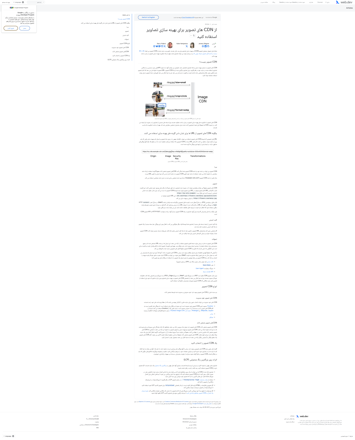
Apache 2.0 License (144, 401)
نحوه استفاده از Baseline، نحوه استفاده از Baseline (292, 2)
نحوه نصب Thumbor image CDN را (180, 311)
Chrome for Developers (189, 419)
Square (210, 311)
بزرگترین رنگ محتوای (160, 365)
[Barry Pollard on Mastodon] (159, 46)
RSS (97, 428)
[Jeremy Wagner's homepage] (203, 46)
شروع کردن (11, 28)
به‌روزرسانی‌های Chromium (189, 422)
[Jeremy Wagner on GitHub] (208, 46)
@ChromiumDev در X (92, 419)
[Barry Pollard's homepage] (154, 46)
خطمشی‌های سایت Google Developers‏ (202, 403)
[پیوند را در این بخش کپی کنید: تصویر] (211, 184)
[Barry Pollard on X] (165, 46)
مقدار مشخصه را (194, 380)
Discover (320, 2)
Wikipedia (204, 311)
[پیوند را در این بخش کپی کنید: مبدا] (212, 167)
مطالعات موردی (264, 2)
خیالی (211, 314)
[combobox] (36, 2)
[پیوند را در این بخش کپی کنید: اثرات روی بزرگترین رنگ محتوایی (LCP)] (182, 360)
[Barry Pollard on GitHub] (162, 46)
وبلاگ (273, 2)
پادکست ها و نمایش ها (191, 428)
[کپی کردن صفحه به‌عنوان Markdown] (194, 35)
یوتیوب (97, 422)
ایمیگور (211, 317)
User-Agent (200, 268)
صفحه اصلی (214, 24)
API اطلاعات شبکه (208, 272)
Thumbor (210, 306)
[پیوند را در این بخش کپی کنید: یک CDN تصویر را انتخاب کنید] (189, 343)
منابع (328, 2)
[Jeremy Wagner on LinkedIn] (205, 46)
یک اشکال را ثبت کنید (289, 419)
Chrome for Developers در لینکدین (89, 425)
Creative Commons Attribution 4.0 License (177, 401)
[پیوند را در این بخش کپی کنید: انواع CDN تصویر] (200, 286)
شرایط (351, 436)
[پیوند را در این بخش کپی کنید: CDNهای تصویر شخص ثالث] (195, 323)
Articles (349, 8)
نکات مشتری (210, 262)
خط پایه (311, 2)
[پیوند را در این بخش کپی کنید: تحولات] (210, 239)
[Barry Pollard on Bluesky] (157, 46)
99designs (195, 311)
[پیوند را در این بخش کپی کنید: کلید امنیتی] (207, 220)
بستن (24, 28)
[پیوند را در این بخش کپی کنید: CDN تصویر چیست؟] (197, 62)
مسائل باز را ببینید (290, 422)
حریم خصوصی (344, 436)
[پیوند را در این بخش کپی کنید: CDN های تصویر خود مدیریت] (194, 298)
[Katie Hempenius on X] (187, 46)
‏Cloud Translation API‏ (188, 17)
